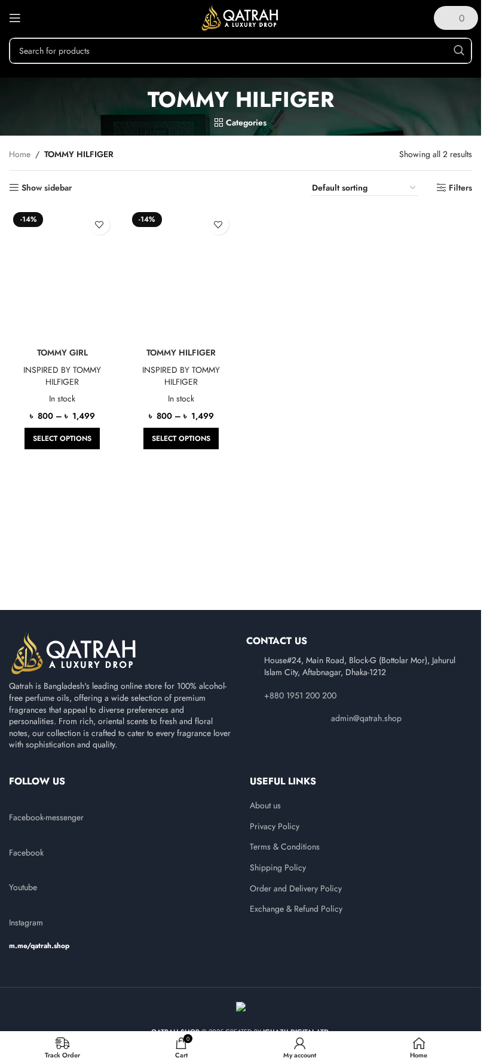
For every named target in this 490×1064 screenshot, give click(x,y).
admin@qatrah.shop (366, 718)
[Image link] (74, 653)
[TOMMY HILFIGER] (181, 275)
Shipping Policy (278, 867)
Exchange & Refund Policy (296, 909)
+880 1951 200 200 (300, 695)
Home (19, 154)
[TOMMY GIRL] (62, 275)
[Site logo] (240, 17)
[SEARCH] (458, 50)
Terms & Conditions (285, 847)
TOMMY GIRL (62, 352)
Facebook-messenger (46, 817)
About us (265, 805)
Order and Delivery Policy (296, 888)
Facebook (26, 852)
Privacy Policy (274, 826)
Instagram (26, 922)
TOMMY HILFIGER (181, 352)
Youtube (23, 887)
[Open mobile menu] (15, 18)
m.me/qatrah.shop (39, 945)
